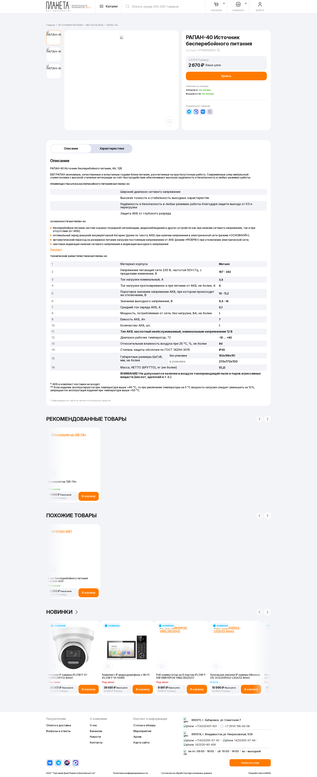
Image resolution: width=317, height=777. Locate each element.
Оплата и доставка (58, 725)
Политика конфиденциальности (130, 773)
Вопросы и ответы (58, 731)
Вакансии (96, 731)
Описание (71, 148)
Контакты (96, 742)
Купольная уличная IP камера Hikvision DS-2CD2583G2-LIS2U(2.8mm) (235, 676)
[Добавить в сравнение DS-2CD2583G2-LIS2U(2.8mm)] (216, 666)
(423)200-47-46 (244, 740)
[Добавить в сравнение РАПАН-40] (170, 121)
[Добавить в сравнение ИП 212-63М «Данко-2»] (270, 666)
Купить (226, 76)
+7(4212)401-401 (206, 726)
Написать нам (250, 762)
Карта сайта (141, 742)
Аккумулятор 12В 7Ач (62, 481)
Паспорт (56, 249)
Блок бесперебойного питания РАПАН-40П (68, 580)
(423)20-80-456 (205, 744)
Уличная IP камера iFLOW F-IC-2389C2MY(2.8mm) (68, 676)
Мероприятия (142, 731)
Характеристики (112, 148)
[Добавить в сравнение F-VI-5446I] (108, 666)
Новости (95, 736)
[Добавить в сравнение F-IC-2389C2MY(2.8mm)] (53, 666)
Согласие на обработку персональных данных (186, 773)
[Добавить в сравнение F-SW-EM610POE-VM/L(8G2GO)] (162, 666)
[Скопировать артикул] (218, 50)
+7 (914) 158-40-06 (237, 726)
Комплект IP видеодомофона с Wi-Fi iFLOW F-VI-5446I (126, 676)
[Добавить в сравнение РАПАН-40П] (53, 570)
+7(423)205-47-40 (207, 740)
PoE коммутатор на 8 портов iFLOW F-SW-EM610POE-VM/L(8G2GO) (181, 676)
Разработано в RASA (260, 773)
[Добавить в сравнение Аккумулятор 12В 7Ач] (53, 473)
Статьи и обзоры (144, 725)
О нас (93, 725)
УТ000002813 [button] (207, 50)
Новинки (59, 612)
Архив (137, 736)
